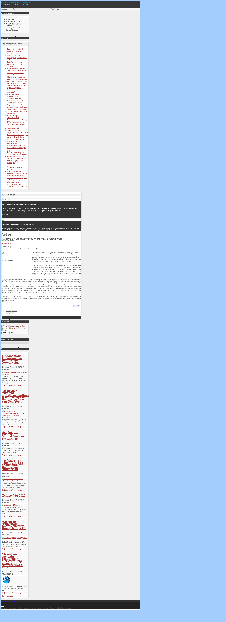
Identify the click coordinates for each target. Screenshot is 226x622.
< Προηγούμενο (11, 311)
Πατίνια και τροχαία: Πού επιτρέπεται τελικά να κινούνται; (15, 51)
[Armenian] (13, 326)
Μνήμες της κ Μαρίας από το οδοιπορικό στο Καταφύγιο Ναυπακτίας (12, 465)
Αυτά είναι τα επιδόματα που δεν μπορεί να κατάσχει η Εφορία (17, 167)
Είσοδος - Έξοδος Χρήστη (15, 28)
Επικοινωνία (10, 26)
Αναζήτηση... (5, 9)
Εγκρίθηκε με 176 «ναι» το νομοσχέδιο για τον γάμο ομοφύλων (16, 64)
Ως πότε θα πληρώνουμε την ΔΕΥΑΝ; (15, 305)
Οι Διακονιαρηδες (13, 128)
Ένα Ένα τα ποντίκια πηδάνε (16, 139)
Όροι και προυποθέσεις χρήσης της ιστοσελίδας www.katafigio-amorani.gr (47, 608)
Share (77, 305)
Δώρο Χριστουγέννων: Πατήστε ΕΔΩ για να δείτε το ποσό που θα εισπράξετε (17, 173)
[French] (12, 328)
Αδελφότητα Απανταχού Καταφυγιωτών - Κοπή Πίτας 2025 (14, 525)
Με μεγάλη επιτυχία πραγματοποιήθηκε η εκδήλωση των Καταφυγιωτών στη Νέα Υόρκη (15, 396)
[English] (5, 328)
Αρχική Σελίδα (11, 19)
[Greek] (4, 326)
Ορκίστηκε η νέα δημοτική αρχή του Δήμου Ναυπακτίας (32, 238)
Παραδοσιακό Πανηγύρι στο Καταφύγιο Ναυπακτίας (12, 359)
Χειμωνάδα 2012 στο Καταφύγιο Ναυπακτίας (18, 224)
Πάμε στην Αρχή (7, 596)
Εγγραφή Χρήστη (12, 30)
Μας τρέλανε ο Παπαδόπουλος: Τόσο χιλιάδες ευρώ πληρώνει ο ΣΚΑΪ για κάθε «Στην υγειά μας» (16, 145)
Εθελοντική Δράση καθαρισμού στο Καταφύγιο (19, 204)
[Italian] (4, 330)
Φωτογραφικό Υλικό (13, 21)
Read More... (6, 214)
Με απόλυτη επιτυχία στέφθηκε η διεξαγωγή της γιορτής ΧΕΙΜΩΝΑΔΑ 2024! (12, 561)
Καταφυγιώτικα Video (13, 23)
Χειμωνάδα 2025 (13, 495)
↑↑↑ (2, 606)
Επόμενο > (10, 313)
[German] (21, 328)
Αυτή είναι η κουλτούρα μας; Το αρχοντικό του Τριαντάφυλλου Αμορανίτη (28, 245)
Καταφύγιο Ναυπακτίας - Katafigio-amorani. (16, 2)
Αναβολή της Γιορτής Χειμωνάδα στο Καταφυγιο (13, 435)
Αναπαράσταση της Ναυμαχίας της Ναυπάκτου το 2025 (17, 58)
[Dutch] (21, 326)
